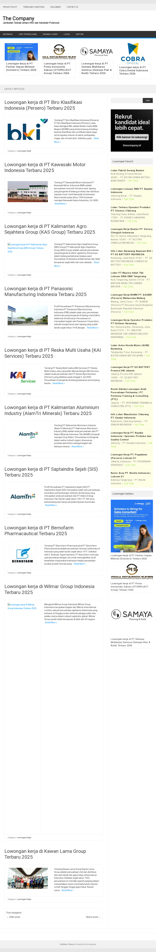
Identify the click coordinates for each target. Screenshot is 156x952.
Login (67, 34)
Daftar (80, 34)
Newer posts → (93, 917)
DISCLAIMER (55, 7)
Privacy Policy (10, 7)
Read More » (61, 203)
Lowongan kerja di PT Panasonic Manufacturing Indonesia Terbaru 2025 (45, 291)
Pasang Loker (50, 34)
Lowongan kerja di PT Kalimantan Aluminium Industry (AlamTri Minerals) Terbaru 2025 (51, 410)
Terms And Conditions (33, 7)
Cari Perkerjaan (28, 34)
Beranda (7, 34)
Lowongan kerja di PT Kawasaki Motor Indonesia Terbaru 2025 (45, 167)
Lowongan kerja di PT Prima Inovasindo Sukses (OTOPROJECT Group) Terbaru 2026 (57, 68)
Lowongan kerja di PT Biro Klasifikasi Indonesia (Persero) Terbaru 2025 (43, 105)
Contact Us (72, 7)
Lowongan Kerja (24, 151)
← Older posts (13, 917)
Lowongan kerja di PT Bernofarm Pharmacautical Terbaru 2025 (39, 530)
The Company (18, 18)
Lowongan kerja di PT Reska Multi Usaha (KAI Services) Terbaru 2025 (52, 353)
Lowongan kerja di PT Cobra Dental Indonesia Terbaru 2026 (133, 70)
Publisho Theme (67, 944)
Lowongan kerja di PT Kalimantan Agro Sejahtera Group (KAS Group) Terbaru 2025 (49, 229)
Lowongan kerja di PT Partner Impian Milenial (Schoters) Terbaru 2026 (21, 66)
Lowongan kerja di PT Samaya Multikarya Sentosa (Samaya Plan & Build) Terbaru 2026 (97, 68)
